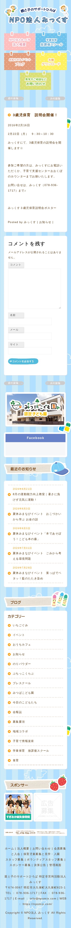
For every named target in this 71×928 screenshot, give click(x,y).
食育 (16, 760)
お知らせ (45, 222)
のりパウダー (22, 663)
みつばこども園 (23, 692)
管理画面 (55, 865)
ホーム (9, 848)
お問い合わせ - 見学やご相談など (35, 81)
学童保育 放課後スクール (31, 750)
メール (14, 329)
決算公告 (40, 865)
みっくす (30, 222)
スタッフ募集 (15, 859)
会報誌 (17, 712)
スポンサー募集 (20, 865)
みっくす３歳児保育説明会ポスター (32, 207)
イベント (19, 634)
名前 (13, 315)
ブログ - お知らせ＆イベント (20, 61)
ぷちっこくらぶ (23, 673)
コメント (15, 264)
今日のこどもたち (25, 702)
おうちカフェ (22, 644)
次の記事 (53, 98)
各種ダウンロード (51, 61)
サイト (14, 344)
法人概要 (23, 848)
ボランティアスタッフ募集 (45, 859)
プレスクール (22, 683)
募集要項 (19, 721)
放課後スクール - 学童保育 (51, 41)
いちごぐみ (20, 625)
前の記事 (16, 98)
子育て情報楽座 (23, 741)
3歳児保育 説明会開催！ (35, 115)
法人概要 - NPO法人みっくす (20, 41)
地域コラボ (20, 731)
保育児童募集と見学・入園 (41, 854)
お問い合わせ (42, 848)
